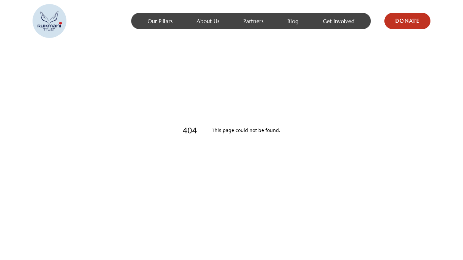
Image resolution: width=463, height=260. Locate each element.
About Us (208, 21)
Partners (253, 21)
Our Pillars (160, 21)
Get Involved (339, 21)
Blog (293, 21)
